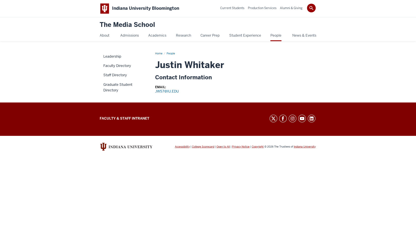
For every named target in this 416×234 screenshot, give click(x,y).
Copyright (258, 146)
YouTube (302, 118)
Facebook (283, 118)
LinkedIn (311, 118)
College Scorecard (203, 146)
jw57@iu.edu (167, 91)
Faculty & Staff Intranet (124, 118)
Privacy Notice (241, 146)
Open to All (223, 146)
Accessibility (182, 146)
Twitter (273, 118)
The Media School (127, 24)
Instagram (292, 118)
